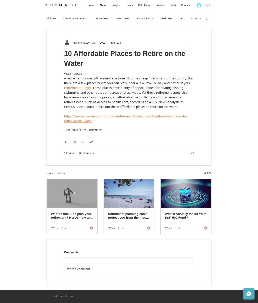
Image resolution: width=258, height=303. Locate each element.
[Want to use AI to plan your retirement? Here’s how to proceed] (72, 193)
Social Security (145, 18)
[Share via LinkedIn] (83, 142)
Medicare (166, 18)
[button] (207, 18)
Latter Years (123, 18)
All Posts (51, 18)
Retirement (102, 18)
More (194, 18)
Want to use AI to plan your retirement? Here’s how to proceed (71, 216)
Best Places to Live (75, 129)
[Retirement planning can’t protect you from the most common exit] (129, 193)
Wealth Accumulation (75, 18)
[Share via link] (91, 142)
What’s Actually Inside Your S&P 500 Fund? (185, 215)
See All (207, 172)
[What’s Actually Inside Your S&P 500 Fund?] (186, 193)
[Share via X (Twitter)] (74, 142)
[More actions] (192, 42)
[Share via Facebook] (65, 142)
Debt (181, 18)
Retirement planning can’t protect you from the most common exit (127, 216)
